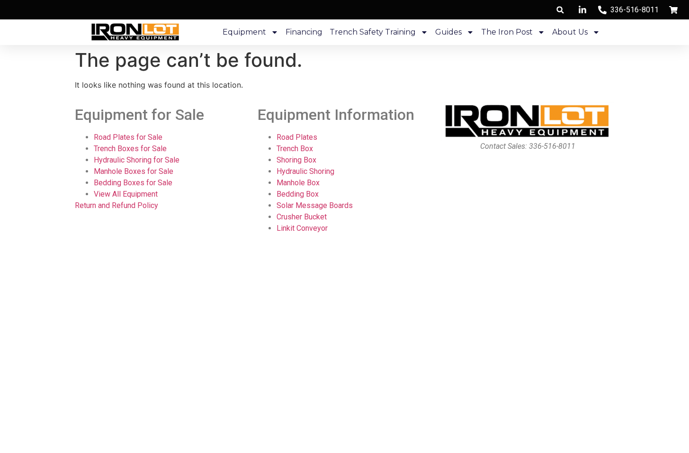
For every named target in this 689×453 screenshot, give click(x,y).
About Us (570, 31)
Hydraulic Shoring (305, 171)
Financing (304, 31)
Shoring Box (296, 159)
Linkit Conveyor (302, 228)
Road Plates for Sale (128, 137)
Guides (448, 31)
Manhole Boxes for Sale (133, 171)
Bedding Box (298, 194)
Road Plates (297, 137)
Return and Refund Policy (116, 205)
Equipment (244, 31)
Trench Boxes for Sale (130, 148)
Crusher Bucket (302, 216)
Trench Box (295, 148)
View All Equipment (126, 194)
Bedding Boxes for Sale (133, 182)
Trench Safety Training (373, 31)
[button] (560, 9)
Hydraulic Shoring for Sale (136, 159)
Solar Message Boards (315, 205)
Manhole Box (298, 182)
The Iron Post (507, 31)
